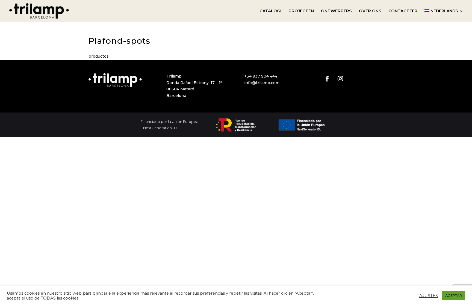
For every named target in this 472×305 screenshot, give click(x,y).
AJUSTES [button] (428, 295)
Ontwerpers (336, 11)
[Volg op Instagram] (340, 78)
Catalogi (270, 11)
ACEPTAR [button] (453, 295)
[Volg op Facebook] (327, 78)
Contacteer (402, 11)
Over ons (370, 11)
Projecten (301, 11)
